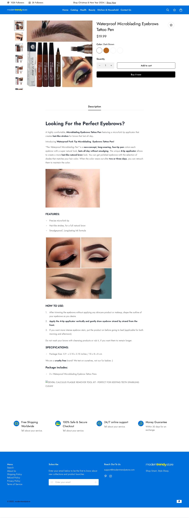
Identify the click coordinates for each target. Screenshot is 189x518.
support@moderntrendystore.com (119, 469)
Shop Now (111, 2)
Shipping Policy (14, 474)
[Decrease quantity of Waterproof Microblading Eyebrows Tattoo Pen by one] (100, 65)
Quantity (101, 59)
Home (65, 9)
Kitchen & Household (108, 9)
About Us (11, 471)
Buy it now (136, 74)
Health (83, 9)
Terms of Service (14, 484)
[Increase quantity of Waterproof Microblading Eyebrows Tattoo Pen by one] (111, 65)
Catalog (74, 9)
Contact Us (126, 9)
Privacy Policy (13, 480)
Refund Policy (13, 477)
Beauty (92, 9)
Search (10, 467)
